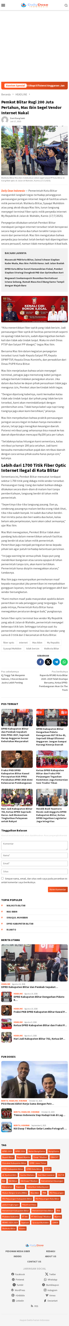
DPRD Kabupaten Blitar (20, 923)
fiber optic (8, 642)
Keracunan (7, 1187)
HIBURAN (23, 1101)
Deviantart (53, 1300)
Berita (4, 1101)
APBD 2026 (20, 1151)
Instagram (52, 1290)
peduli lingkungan (10, 1204)
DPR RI (47, 1169)
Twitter (52, 1274)
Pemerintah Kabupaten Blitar (15, 1210)
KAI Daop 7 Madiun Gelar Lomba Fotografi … (40, 1128)
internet (23, 642)
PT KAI (25, 1216)
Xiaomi (22, 1228)
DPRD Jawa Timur (38, 1163)
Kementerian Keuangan (52, 1181)
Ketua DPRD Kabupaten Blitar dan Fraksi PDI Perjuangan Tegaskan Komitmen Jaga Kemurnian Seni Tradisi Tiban (52, 776)
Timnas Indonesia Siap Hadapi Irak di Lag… (39, 1115)
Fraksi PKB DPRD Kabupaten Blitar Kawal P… (40, 1011)
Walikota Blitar (51, 648)
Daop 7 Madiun (40, 1157)
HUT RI (61, 1175)
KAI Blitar (13, 1181)
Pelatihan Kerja (29, 1204)
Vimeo (52, 1295)
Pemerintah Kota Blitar (42, 1210)
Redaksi (50, 1251)
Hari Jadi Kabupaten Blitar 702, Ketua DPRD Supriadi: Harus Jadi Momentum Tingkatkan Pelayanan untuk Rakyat (16, 815)
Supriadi (25, 1222)
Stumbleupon (52, 1285)
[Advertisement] (34, 46)
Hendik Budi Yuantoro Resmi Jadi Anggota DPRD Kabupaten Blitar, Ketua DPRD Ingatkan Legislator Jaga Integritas (51, 815)
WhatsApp (52, 1279)
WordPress (20, 1290)
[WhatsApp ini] (64, 661)
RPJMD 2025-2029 (10, 1222)
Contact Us (34, 1261)
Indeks (18, 1256)
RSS (36, 1306)
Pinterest (20, 1279)
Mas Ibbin (37, 642)
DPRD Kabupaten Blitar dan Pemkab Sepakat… (29, 987)
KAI (3, 1181)
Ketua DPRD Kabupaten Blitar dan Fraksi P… (40, 1025)
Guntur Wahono (27, 1175)
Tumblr (20, 1285)
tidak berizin (32, 648)
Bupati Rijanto (23, 1157)
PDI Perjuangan (57, 1192)
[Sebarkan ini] (40, 661)
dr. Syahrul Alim (9, 1175)
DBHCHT (55, 1157)
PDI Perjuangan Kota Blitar (47, 1198)
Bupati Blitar (8, 1157)
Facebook (20, 1274)
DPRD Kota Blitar (34, 1169)
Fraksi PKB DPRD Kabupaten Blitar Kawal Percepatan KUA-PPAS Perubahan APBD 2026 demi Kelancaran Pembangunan (17, 776)
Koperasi (20, 1187)
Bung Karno (53, 1151)
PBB (44, 1192)
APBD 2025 (7, 1151)
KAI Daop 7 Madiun (29, 1181)
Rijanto (11, 929)
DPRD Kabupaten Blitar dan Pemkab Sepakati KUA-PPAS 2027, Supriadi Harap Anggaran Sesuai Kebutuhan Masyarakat (15, 735)
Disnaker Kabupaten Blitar (14, 1163)
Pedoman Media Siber (17, 1251)
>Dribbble (20, 1295)
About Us (50, 1256)
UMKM (55, 1222)
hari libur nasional (46, 1175)
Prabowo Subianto (10, 1216)
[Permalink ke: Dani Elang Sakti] (4, 119)
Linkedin (20, 1300)
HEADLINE (5, 984)
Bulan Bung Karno (36, 1151)
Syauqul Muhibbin (12, 648)
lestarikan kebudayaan (38, 1187)
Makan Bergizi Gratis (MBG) (14, 1192)
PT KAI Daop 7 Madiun (41, 1216)
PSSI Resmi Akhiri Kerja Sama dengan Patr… (27, 1103)
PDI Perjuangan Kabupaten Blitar (17, 1198)
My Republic (53, 642)
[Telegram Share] (56, 661)
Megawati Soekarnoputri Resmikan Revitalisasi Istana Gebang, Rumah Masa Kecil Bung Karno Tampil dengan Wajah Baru (34, 282)
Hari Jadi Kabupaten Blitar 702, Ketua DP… (39, 1038)
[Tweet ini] (48, 661)
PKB (58, 1210)
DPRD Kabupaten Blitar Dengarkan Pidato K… (39, 998)
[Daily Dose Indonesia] (34, 4)
